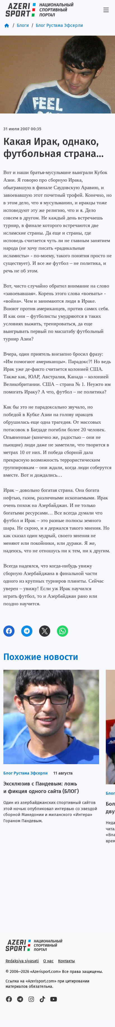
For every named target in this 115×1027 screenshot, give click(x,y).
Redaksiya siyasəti (22, 961)
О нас (48, 961)
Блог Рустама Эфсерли (59, 25)
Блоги (23, 25)
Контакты (66, 961)
